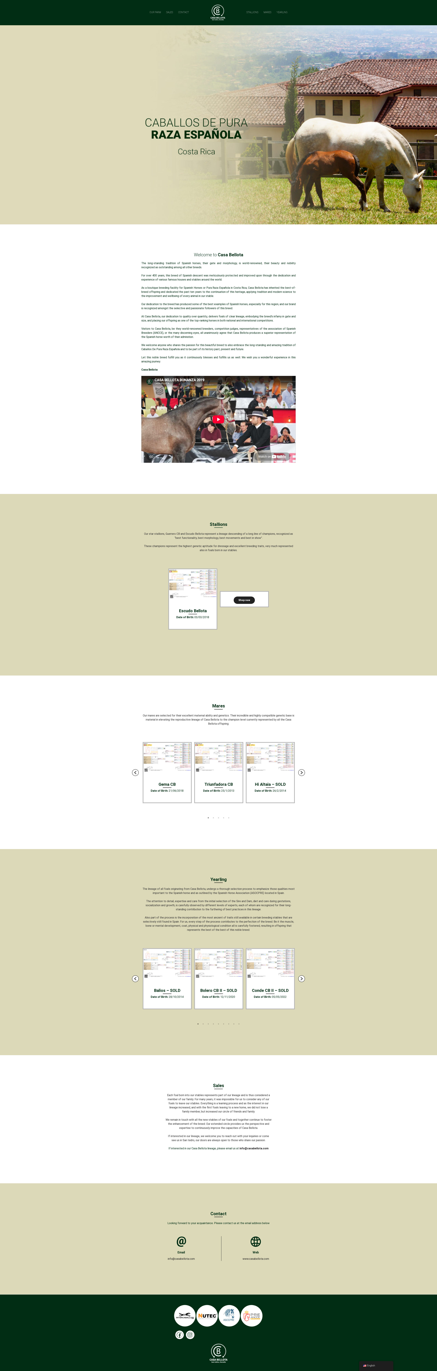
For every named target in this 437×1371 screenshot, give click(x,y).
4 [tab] (223, 818)
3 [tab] (218, 818)
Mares (267, 12)
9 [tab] (239, 1024)
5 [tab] (228, 818)
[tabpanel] (192, 599)
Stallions (252, 12)
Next (301, 772)
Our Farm (155, 12)
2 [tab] (213, 818)
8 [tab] (234, 1024)
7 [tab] (228, 1024)
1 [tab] (208, 818)
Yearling (282, 12)
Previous (135, 772)
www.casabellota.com (256, 1258)
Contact (183, 12)
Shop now (244, 600)
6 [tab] (223, 1024)
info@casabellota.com (254, 1148)
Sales (169, 12)
